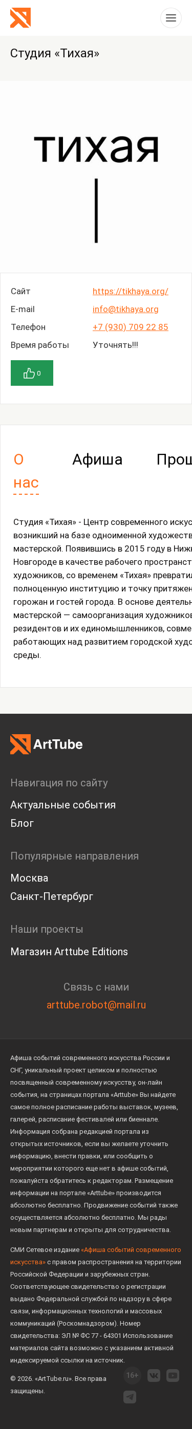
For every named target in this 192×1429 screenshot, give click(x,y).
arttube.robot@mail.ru (96, 1005)
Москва (29, 878)
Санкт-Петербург (51, 896)
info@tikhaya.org (126, 309)
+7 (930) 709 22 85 (130, 327)
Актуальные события (63, 805)
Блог (22, 823)
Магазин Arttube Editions (69, 952)
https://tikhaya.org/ (130, 291)
